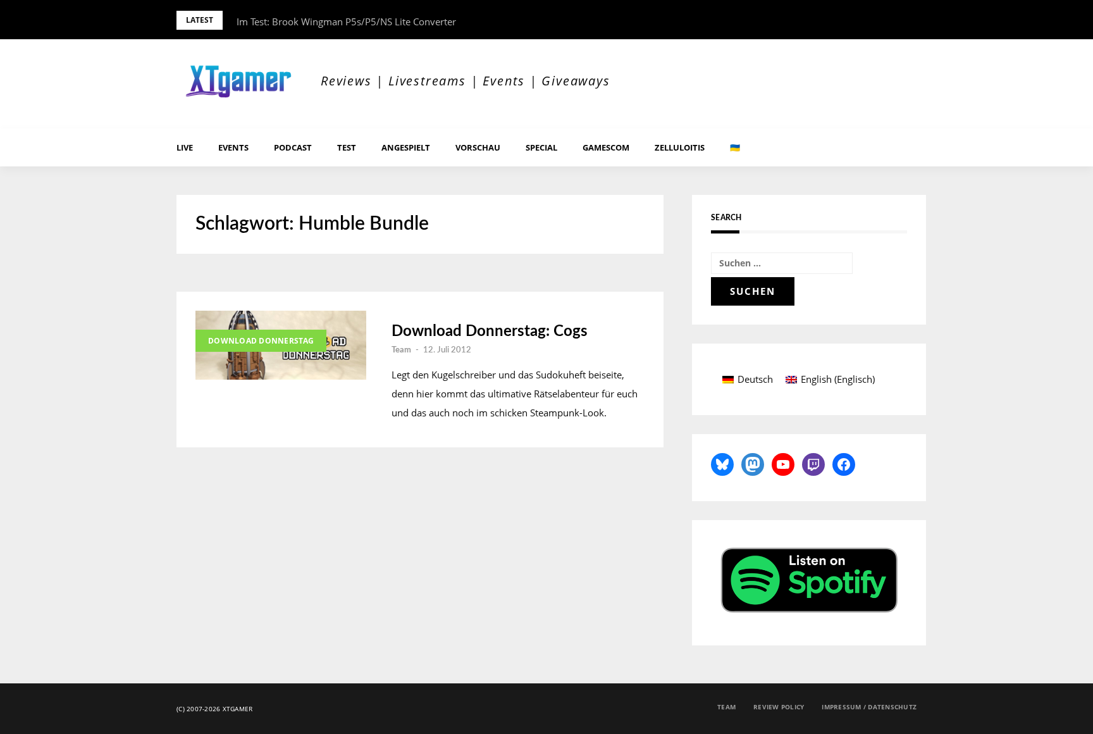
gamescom (606, 147)
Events (233, 147)
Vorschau (477, 147)
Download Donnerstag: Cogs (490, 331)
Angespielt (405, 147)
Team (401, 350)
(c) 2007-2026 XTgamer (214, 708)
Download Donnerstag (261, 340)
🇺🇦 (735, 147)
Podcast (293, 147)
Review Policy (778, 706)
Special (541, 147)
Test (346, 147)
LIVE (184, 147)
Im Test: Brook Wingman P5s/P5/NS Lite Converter (346, 21)
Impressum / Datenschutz (869, 706)
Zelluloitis (680, 147)
